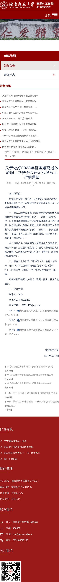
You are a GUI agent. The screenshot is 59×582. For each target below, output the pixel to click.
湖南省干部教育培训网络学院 (18, 447)
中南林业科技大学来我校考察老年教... (20, 113)
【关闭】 (9, 410)
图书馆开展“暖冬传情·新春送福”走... (19, 147)
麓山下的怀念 (10, 459)
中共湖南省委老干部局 (15, 441)
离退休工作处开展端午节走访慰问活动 (20, 95)
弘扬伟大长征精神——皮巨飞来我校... (19, 130)
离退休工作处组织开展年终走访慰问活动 (21, 141)
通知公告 (9, 65)
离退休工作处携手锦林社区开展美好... (20, 101)
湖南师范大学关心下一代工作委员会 (22, 453)
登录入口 (15, 499)
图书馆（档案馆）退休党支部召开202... (20, 124)
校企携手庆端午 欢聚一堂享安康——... (20, 107)
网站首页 (27, 151)
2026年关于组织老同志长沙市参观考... (20, 135)
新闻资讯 (39, 151)
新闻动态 (9, 74)
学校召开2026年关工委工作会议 (17, 118)
